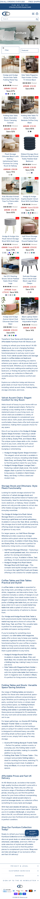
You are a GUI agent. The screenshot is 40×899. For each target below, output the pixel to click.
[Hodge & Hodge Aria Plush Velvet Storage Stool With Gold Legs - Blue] (9, 252)
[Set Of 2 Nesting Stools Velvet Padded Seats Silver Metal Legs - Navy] (6, 295)
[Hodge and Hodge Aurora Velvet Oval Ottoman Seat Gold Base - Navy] (5, 335)
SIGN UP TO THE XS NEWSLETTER (19, 880)
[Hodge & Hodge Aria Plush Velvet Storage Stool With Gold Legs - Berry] (8, 254)
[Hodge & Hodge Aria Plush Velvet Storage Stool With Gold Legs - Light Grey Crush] (11, 252)
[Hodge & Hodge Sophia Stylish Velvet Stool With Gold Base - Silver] (35, 213)
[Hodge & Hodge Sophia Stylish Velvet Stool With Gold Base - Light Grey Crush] (37, 213)
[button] (10, 85)
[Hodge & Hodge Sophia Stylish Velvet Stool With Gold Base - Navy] (24, 213)
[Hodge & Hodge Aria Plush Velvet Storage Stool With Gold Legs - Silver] (3, 252)
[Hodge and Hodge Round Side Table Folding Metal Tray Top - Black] (8, 94)
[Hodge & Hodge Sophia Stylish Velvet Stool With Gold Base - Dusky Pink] (26, 213)
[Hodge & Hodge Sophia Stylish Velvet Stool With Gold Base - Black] (32, 213)
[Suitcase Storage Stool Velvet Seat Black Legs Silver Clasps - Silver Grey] (30, 292)
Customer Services (19, 871)
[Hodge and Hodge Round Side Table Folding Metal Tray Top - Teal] (14, 94)
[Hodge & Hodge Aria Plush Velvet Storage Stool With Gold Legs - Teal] (18, 252)
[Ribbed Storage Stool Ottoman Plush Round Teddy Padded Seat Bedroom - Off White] (27, 172)
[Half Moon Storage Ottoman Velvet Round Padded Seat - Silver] (27, 252)
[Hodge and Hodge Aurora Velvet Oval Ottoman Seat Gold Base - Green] (13, 335)
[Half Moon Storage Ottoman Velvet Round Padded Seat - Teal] (31, 252)
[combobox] (20, 19)
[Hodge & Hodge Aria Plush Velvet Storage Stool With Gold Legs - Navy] (13, 252)
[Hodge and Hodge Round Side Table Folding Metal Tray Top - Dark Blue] (6, 94)
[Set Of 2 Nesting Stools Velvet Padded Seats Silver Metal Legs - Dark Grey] (10, 295)
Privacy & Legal (19, 866)
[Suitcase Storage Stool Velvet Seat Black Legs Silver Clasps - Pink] (28, 292)
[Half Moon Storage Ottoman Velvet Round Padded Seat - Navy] (34, 252)
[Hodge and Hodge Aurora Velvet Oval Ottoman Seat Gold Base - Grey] (11, 335)
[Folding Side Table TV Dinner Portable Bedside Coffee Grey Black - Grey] (28, 131)
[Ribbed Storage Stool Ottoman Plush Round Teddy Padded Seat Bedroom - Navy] (31, 172)
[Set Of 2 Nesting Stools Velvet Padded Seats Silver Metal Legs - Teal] (14, 295)
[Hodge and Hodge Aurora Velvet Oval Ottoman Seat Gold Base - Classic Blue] (15, 335)
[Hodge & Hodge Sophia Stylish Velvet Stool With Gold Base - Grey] (22, 213)
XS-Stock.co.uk (26, 837)
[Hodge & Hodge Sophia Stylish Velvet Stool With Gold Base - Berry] (30, 213)
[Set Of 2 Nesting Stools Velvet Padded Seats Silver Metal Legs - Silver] (12, 295)
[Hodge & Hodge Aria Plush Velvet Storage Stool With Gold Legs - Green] (12, 254)
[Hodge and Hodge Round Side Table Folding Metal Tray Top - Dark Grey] (12, 94)
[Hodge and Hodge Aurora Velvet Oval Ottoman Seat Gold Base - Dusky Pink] (7, 335)
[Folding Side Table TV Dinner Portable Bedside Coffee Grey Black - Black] (30, 131)
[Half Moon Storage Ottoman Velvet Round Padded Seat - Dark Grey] (25, 252)
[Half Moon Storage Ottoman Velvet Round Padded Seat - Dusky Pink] (29, 252)
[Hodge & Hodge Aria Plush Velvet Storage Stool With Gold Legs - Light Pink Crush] (7, 252)
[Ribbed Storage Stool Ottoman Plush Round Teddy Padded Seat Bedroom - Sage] (29, 172)
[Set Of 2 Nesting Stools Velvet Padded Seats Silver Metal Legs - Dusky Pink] (8, 295)
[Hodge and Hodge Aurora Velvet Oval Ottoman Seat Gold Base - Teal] (9, 335)
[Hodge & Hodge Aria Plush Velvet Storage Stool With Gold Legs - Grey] (5, 252)
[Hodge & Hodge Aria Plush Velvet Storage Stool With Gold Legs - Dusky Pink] (15, 252)
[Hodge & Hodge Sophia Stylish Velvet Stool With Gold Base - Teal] (28, 213)
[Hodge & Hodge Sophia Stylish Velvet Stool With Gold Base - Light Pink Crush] (29, 214)
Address (19, 876)
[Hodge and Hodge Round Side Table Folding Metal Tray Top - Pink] (10, 94)
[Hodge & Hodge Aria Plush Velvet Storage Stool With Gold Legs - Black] (10, 254)
